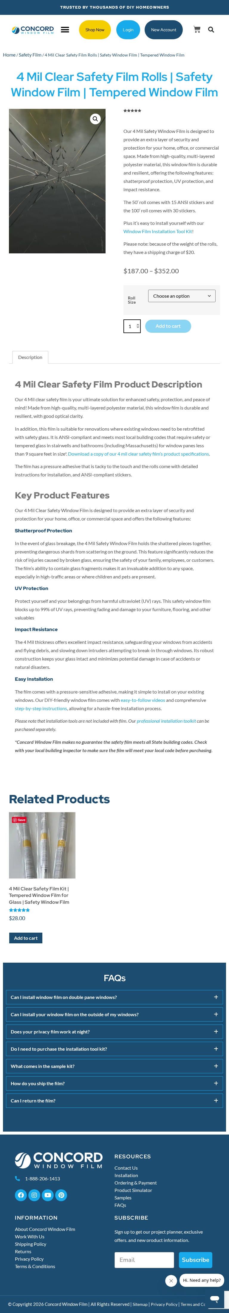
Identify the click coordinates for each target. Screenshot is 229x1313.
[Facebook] (21, 1195)
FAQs (120, 1205)
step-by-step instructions (41, 708)
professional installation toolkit (166, 721)
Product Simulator (133, 1190)
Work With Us (29, 1236)
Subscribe (195, 1260)
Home (9, 54)
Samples (122, 1197)
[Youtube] (48, 1195)
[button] (65, 30)
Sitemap (140, 1304)
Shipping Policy (30, 1244)
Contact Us (126, 1167)
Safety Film (30, 54)
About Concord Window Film (45, 1229)
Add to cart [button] (26, 938)
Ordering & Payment (135, 1182)
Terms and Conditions (201, 1304)
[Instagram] (34, 1195)
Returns (23, 1251)
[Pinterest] (61, 1195)
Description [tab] (30, 357)
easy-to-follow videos (143, 700)
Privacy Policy (29, 1258)
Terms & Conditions (35, 1266)
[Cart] (197, 29)
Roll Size (132, 300)
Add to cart (168, 326)
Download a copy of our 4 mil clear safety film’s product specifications (138, 454)
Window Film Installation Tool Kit (157, 231)
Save (21, 820)
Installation (126, 1175)
